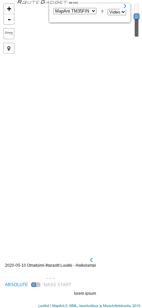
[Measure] (9, 34)
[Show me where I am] (9, 48)
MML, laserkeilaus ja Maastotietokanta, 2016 (104, 305)
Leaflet (43, 305)
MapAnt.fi (59, 305)
